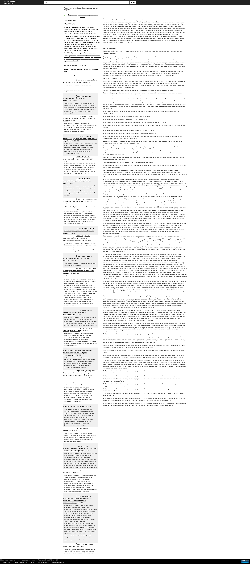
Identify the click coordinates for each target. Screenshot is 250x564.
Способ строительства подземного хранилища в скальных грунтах (77, 258)
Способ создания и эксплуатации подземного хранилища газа (77, 181)
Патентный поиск (8, 3)
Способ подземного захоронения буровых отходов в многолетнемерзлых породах (76, 238)
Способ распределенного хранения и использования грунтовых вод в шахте (79, 118)
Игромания (7, 562)
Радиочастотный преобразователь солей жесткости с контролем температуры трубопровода (80, 448)
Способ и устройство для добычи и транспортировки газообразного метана (78, 231)
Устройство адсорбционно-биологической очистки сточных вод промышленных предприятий (79, 373)
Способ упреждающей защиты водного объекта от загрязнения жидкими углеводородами (77, 353)
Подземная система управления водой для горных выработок (77, 98)
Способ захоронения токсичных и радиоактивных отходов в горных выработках (80, 139)
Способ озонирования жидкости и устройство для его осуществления (77, 312)
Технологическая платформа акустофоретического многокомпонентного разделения (80, 271)
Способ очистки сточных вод (73, 406)
